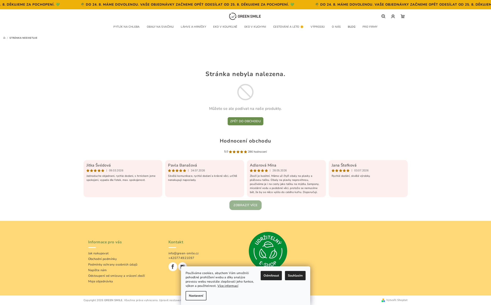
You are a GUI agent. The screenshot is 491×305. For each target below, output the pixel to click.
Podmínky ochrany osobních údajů (113, 264)
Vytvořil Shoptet (396, 300)
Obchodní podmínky (102, 259)
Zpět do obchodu (245, 121)
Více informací (227, 286)
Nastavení (196, 296)
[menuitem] (126, 26)
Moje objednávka (100, 281)
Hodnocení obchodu (245, 141)
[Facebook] (172, 266)
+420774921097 (181, 258)
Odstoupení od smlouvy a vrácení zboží (116, 276)
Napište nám (97, 270)
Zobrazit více (245, 205)
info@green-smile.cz (183, 253)
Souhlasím (295, 275)
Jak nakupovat (98, 253)
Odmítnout (271, 275)
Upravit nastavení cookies (176, 300)
